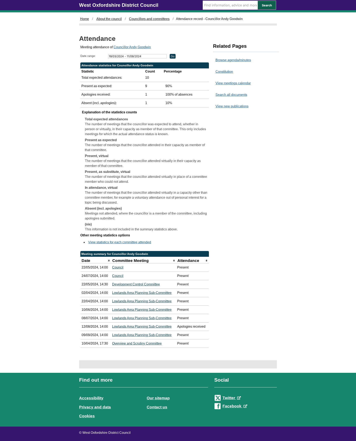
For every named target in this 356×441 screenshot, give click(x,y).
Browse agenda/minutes (233, 60)
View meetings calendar (233, 83)
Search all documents (231, 94)
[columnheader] (96, 260)
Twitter (229, 398)
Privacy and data (95, 407)
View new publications (231, 106)
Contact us (157, 407)
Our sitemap (158, 398)
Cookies (87, 416)
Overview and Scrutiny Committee (137, 343)
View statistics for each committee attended (119, 242)
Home (84, 19)
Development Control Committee (136, 284)
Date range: (88, 55)
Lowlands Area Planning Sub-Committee (142, 292)
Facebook (232, 406)
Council (117, 267)
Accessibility (91, 398)
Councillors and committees (149, 19)
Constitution (224, 71)
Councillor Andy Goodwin (132, 47)
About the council (109, 19)
